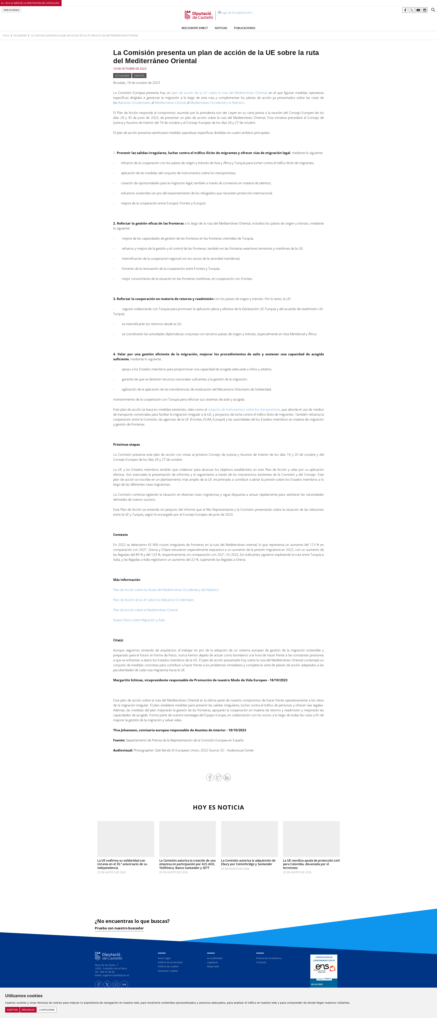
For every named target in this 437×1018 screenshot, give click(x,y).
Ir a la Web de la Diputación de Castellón (32, 3)
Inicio (6, 35)
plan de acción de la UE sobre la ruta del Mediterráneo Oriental (219, 92)
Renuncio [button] (28, 1009)
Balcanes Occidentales (134, 102)
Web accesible (11, 9)
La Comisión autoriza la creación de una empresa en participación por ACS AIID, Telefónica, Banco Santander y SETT (187, 864)
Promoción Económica (268, 958)
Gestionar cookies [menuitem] (168, 970)
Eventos (139, 75)
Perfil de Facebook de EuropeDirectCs (405, 10)
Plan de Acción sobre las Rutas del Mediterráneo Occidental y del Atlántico (166, 590)
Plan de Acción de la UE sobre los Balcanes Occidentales (153, 600)
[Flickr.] (124, 984)
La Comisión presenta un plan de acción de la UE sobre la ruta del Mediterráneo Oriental (84, 35)
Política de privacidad (170, 962)
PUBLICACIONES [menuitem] (244, 28)
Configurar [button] (47, 1009)
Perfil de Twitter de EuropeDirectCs (411, 10)
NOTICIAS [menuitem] (221, 28)
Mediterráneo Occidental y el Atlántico (217, 102)
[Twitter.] (107, 984)
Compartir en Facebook (210, 777)
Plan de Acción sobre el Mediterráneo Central (145, 610)
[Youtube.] (115, 984)
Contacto (261, 962)
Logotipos (212, 962)
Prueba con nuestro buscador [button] (119, 928)
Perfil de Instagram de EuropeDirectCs (424, 10)
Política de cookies (168, 966)
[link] (218, 15)
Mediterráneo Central (170, 102)
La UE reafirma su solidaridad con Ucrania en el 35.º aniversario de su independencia (122, 864)
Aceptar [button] (12, 1009)
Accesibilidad (214, 958)
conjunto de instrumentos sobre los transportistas (244, 409)
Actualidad (19, 35)
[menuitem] (180, 958)
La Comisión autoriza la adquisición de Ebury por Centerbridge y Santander (248, 862)
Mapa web (213, 966)
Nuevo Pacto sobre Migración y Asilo (139, 620)
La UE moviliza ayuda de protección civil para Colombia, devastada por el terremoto (311, 864)
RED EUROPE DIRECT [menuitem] (195, 28)
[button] (433, 10)
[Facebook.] (98, 984)
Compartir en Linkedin (227, 777)
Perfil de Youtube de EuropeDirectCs (418, 10)
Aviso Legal (164, 958)
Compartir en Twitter (218, 777)
